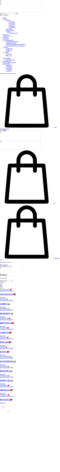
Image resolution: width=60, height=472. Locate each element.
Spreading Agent (13, 33)
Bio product (9, 29)
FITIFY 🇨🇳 (4, 352)
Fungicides (12, 23)
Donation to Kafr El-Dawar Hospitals (15, 45)
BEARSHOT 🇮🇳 (6, 313)
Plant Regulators (10, 30)
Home (4, 17)
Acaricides (12, 24)
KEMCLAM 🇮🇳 (6, 380)
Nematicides (12, 27)
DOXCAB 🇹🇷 (5, 342)
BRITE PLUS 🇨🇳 (7, 323)
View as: (2, 282)
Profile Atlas (9, 48)
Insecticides (12, 22)
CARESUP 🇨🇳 (5, 333)
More (5, 47)
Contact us (5, 37)
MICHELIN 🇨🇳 (6, 390)
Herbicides (12, 26)
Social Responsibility (8, 40)
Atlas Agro (6, 34)
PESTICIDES (6, 64)
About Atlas (6, 38)
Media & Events (7, 36)
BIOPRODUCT (7, 61)
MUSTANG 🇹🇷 (6, 400)
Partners (8, 51)
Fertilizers (8, 31)
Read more (2, 297)
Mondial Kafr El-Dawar (12, 41)
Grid (1, 283)
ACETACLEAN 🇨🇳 (8, 294)
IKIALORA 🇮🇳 (6, 371)
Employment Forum (11, 43)
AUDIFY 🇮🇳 (5, 304)
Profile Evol (9, 50)
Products (5, 19)
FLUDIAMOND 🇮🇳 (8, 361)
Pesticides (8, 20)
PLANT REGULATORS (9, 62)
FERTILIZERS (7, 58)
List (1, 285)
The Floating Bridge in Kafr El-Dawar (15, 44)
